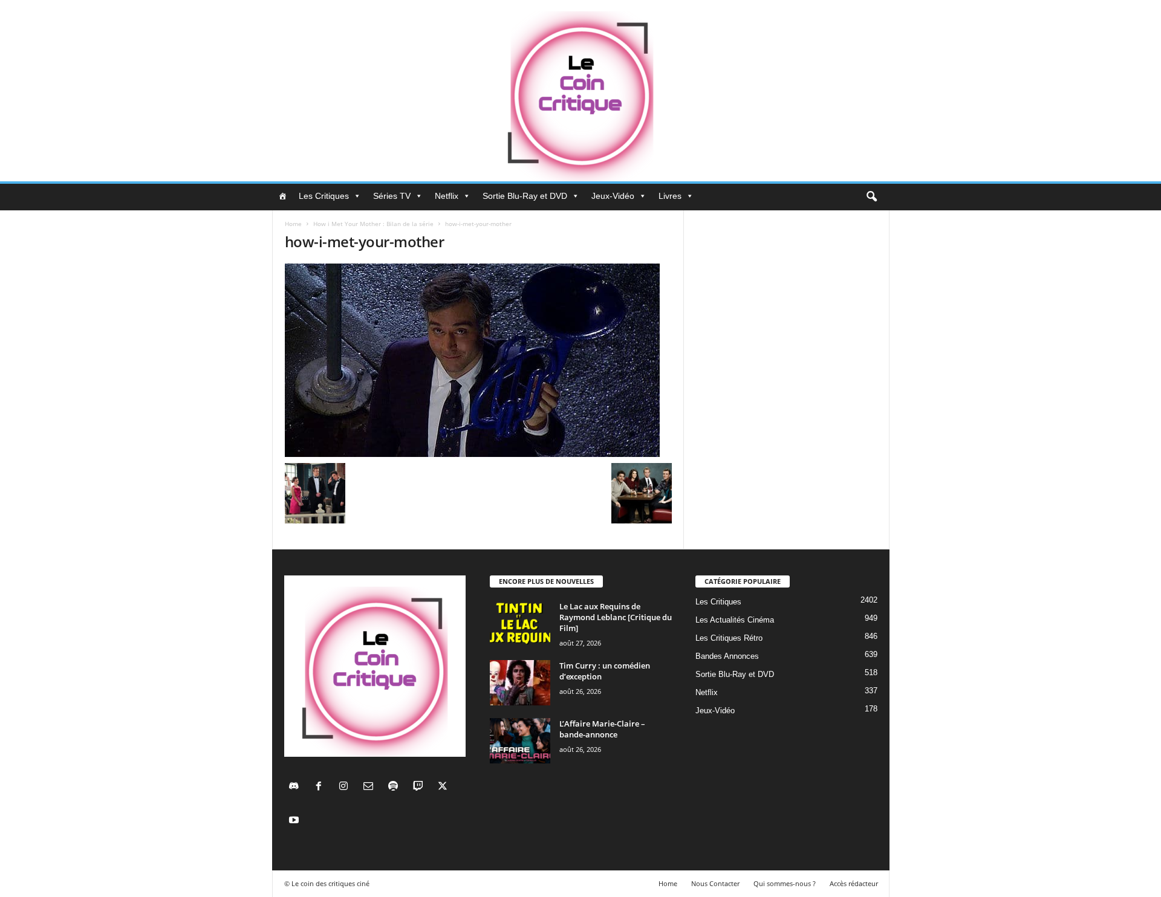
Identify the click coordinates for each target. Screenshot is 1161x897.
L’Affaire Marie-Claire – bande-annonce (602, 729)
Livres (670, 196)
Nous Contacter (715, 883)
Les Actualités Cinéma (734, 619)
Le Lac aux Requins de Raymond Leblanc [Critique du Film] (615, 617)
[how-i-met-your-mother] (478, 360)
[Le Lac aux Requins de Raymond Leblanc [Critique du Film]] (520, 623)
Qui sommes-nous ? (784, 883)
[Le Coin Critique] (580, 90)
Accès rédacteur (854, 883)
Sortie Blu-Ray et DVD (525, 196)
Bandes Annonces (727, 656)
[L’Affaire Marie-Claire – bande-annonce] (520, 740)
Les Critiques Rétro (729, 638)
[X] (444, 787)
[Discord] (296, 787)
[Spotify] (395, 787)
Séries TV (392, 196)
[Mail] (371, 787)
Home (293, 223)
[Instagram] (346, 787)
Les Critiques (324, 196)
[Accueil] (282, 196)
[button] (871, 197)
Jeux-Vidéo (612, 196)
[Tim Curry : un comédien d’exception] (520, 682)
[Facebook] (321, 787)
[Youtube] (295, 821)
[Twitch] (420, 787)
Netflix (446, 196)
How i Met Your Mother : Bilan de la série (373, 223)
